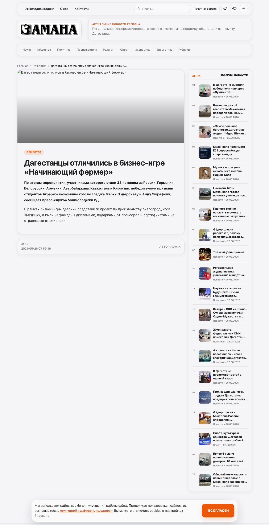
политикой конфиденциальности (86, 511)
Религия (108, 49)
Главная (22, 65)
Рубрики (184, 49)
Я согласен (218, 511)
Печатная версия (205, 8)
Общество (44, 49)
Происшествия (87, 49)
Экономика (142, 49)
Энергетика (164, 49)
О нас (64, 9)
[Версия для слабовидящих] (234, 8)
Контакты (82, 9)
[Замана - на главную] (49, 29)
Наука (27, 49)
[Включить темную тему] (225, 8)
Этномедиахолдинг (39, 9)
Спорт (124, 49)
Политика (63, 49)
